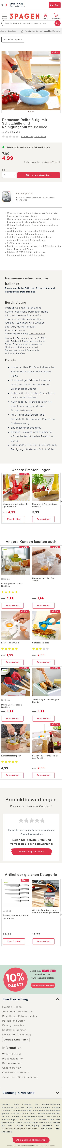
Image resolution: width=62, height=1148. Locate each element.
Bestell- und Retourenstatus (19, 1016)
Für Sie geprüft (24, 193)
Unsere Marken (11, 1067)
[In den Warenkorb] (38, 170)
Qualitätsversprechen (15, 1072)
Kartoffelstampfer (11, 755)
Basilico (5, 579)
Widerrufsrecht (11, 1054)
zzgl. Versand (53, 162)
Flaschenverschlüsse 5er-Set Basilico (46, 756)
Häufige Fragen (12, 1007)
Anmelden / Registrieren (17, 1011)
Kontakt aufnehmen (14, 1030)
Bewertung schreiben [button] (31, 851)
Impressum (11, 1145)
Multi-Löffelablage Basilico (11, 706)
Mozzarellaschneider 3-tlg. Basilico (16, 505)
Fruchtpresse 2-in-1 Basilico (12, 584)
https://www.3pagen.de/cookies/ (19, 1128)
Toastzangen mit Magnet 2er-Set (46, 700)
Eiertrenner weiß (10, 642)
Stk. (4, 170)
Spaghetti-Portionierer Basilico (44, 505)
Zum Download (37, 333)
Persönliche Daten (13, 1020)
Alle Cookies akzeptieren (31, 1139)
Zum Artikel (14, 519)
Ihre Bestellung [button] (15, 999)
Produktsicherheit (13, 1058)
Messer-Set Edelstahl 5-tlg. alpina (16, 916)
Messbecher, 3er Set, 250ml (43, 579)
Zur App (54, 5)
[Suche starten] (58, 23)
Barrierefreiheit (11, 1063)
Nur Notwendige (24, 1145)
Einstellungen (37, 1145)
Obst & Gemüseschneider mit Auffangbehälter (45, 911)
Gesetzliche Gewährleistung (19, 1077)
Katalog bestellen (13, 1025)
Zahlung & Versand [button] (19, 1093)
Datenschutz (50, 1145)
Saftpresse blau (41, 642)
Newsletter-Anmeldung (16, 1034)
